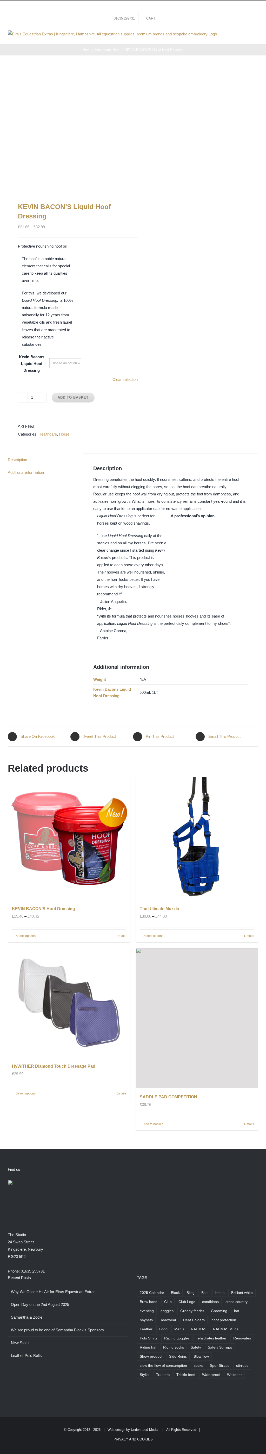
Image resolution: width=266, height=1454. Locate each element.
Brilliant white (242, 1293)
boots (219, 1293)
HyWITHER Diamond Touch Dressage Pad (53, 1066)
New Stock (20, 1342)
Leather (146, 1329)
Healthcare (47, 434)
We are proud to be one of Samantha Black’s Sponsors (57, 1330)
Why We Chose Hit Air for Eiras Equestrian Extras (53, 1291)
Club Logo (186, 1302)
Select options (26, 936)
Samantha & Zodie (26, 1317)
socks (198, 1366)
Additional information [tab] (26, 472)
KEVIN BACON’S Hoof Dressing (43, 909)
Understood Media (144, 1430)
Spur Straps (219, 1366)
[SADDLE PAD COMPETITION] (197, 1018)
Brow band (148, 1302)
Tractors (163, 1375)
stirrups (242, 1366)
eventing (147, 1311)
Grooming (219, 1311)
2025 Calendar (152, 1293)
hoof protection (223, 1320)
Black (175, 1293)
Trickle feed (185, 1375)
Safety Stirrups (220, 1347)
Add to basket (73, 397)
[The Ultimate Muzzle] (197, 838)
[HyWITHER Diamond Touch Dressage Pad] (69, 1002)
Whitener (234, 1375)
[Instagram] (152, 1396)
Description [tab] (17, 459)
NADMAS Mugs (225, 1329)
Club (168, 1302)
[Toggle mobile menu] (256, 36)
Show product (151, 1356)
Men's (179, 1329)
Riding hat (148, 1347)
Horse (64, 434)
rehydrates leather (211, 1338)
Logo (163, 1329)
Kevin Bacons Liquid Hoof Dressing (31, 364)
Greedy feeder (192, 1311)
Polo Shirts (148, 1338)
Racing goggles (177, 1338)
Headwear (167, 1320)
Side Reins (178, 1356)
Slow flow (201, 1356)
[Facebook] (138, 1396)
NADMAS (198, 1329)
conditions (210, 1302)
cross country (236, 1302)
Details (121, 936)
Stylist (144, 1375)
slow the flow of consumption (163, 1366)
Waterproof (211, 1375)
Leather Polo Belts (26, 1355)
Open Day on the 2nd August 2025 (40, 1304)
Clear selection (125, 379)
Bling (191, 1293)
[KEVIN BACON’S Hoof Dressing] (69, 838)
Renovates (242, 1338)
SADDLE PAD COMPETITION (168, 1097)
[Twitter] (145, 1396)
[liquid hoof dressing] (68, 128)
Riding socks (173, 1347)
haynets (146, 1320)
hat (236, 1311)
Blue (205, 1293)
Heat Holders (194, 1320)
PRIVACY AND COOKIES (133, 1439)
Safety (196, 1347)
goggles (167, 1311)
